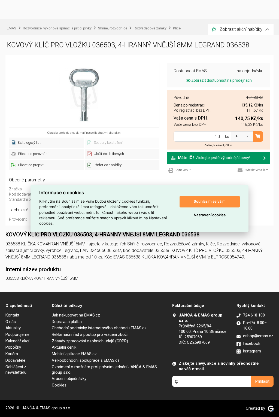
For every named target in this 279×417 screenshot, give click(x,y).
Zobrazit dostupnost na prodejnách (221, 80)
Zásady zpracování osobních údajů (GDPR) (90, 341)
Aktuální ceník (64, 347)
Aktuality (13, 327)
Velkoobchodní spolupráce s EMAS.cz (86, 360)
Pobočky (13, 347)
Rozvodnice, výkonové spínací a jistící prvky (57, 28)
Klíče (177, 28)
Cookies (59, 385)
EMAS (11, 28)
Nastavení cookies (210, 215)
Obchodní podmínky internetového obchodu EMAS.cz (99, 327)
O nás (10, 321)
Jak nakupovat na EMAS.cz (76, 315)
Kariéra (11, 353)
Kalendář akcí (17, 341)
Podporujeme (17, 334)
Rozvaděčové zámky (150, 28)
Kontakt (12, 315)
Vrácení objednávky (69, 378)
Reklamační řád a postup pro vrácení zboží (90, 334)
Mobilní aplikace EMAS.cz (74, 353)
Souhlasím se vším (210, 201)
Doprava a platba (67, 321)
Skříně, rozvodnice (112, 28)
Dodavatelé (15, 360)
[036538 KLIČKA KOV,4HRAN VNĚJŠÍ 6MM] (84, 95)
